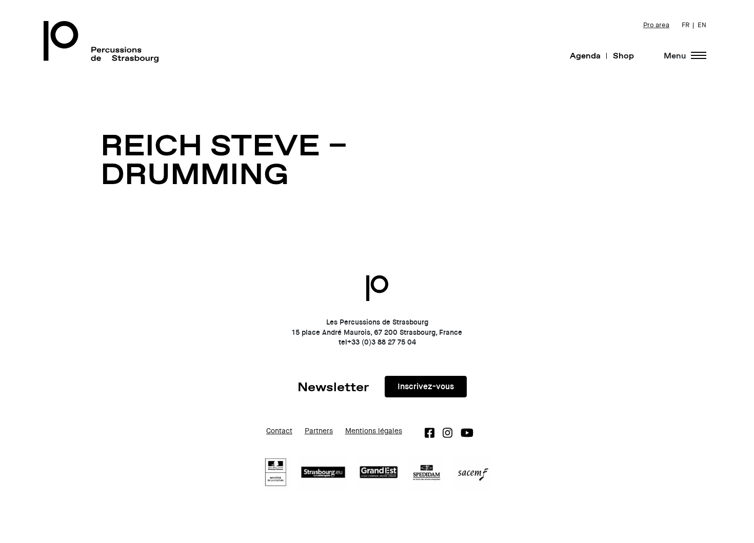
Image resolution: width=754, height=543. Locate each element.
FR (685, 25)
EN (702, 25)
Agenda (585, 55)
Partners (319, 431)
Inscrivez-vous (426, 386)
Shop (623, 55)
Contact (279, 431)
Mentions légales (373, 431)
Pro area (656, 25)
